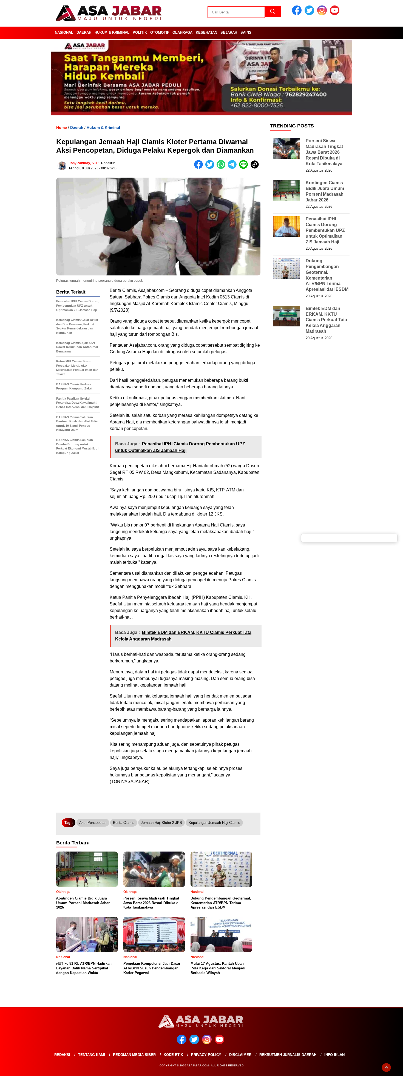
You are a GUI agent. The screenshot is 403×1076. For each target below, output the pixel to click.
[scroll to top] (386, 1067)
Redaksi (62, 1055)
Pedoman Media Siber (134, 1055)
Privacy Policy (206, 1055)
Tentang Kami (91, 1055)
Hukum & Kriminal (112, 32)
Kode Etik (173, 1055)
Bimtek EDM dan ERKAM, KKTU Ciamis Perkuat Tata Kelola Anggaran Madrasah (326, 320)
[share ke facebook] (199, 168)
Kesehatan (206, 32)
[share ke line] (244, 168)
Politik (140, 32)
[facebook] (297, 14)
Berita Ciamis (123, 823)
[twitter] (310, 14)
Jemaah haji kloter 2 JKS (161, 823)
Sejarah (228, 32)
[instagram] (323, 14)
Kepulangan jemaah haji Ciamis (214, 823)
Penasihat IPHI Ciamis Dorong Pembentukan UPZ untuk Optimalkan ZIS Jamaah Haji (325, 230)
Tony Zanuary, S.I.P (83, 163)
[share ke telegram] (233, 168)
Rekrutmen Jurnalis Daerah (287, 1055)
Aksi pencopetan (92, 823)
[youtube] (335, 14)
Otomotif (159, 32)
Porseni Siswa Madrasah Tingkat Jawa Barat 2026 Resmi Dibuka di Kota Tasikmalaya (324, 152)
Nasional (64, 32)
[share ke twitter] (211, 168)
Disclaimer (240, 1055)
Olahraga (182, 32)
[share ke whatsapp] (222, 168)
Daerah (83, 32)
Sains (245, 32)
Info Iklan (334, 1055)
